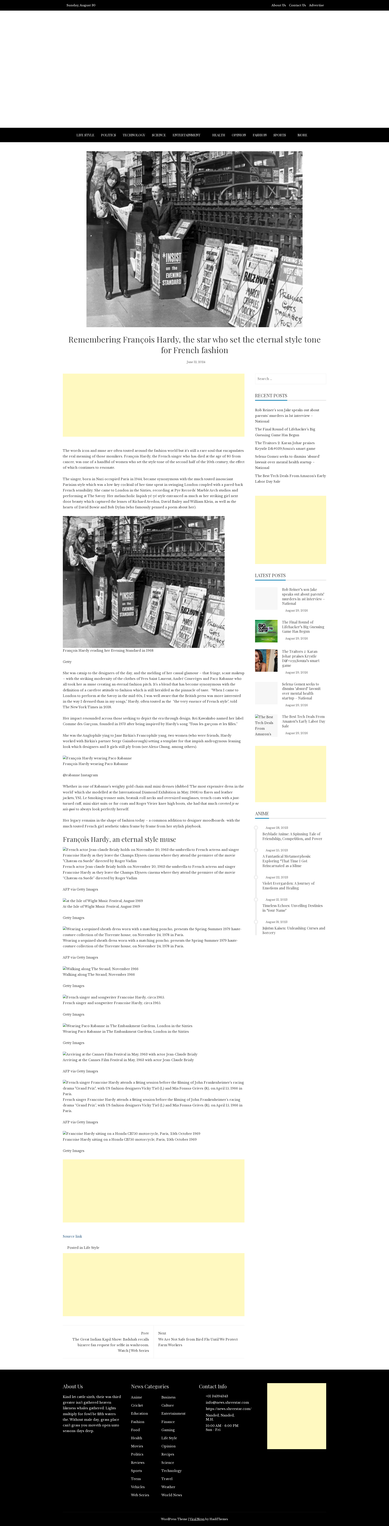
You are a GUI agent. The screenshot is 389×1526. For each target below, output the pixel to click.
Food (135, 1430)
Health (218, 135)
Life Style (85, 135)
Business (168, 1397)
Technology (134, 135)
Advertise (316, 5)
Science (159, 135)
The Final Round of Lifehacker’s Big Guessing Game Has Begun (303, 627)
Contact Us (297, 5)
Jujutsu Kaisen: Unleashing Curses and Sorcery (293, 930)
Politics (108, 135)
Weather (168, 1487)
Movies (137, 1446)
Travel (166, 1479)
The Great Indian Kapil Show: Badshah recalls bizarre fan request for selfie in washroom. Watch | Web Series (110, 1342)
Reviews (138, 1463)
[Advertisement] (194, 80)
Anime (136, 1397)
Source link (72, 1236)
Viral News (197, 1519)
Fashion (260, 135)
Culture (167, 1405)
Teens (136, 1479)
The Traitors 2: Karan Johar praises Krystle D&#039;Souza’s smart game (300, 658)
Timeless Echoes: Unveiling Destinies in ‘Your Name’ (292, 908)
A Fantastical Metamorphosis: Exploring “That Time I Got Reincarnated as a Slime (286, 861)
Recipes (167, 1454)
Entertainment (186, 135)
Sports (280, 135)
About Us (278, 5)
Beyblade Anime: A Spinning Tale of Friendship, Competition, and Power (292, 836)
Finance (168, 1422)
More (302, 135)
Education (139, 1414)
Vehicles (138, 1487)
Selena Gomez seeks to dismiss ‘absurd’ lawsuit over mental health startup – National (287, 462)
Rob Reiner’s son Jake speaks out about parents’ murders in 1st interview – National (287, 415)
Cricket (137, 1405)
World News (171, 1495)
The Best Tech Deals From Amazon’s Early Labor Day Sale (303, 721)
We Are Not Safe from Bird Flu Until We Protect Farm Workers (198, 1339)
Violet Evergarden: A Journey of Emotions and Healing (288, 885)
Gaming (168, 1430)
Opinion (239, 135)
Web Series (140, 1495)
